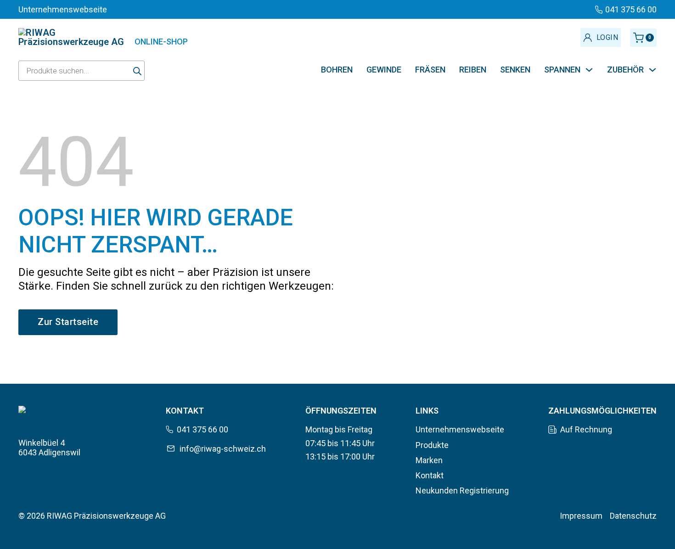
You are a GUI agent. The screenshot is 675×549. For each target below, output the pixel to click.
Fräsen (430, 69)
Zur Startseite (68, 321)
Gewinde (383, 69)
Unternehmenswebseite (460, 429)
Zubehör (625, 69)
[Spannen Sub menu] (589, 70)
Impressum (581, 516)
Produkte (432, 445)
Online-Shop (161, 41)
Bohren (337, 69)
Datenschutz (633, 516)
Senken (515, 69)
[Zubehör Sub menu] (652, 70)
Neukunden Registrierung (462, 490)
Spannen (562, 69)
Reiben (472, 69)
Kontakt (430, 475)
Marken (429, 460)
